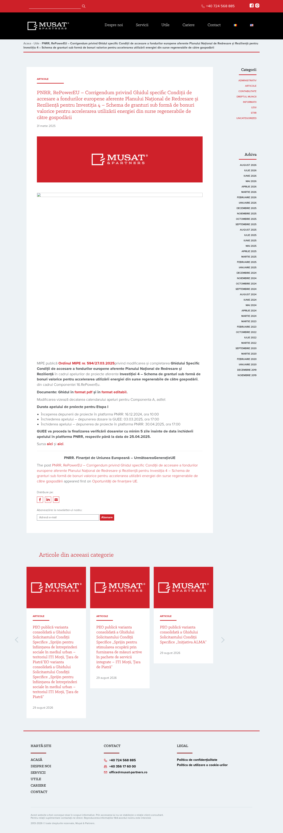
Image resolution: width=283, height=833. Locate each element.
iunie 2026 (250, 175)
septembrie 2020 (246, 348)
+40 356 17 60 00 (122, 766)
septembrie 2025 (246, 224)
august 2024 (248, 294)
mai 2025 (251, 245)
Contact (214, 25)
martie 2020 (248, 353)
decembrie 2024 (246, 272)
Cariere (189, 25)
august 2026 (248, 165)
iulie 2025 (250, 235)
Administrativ (247, 80)
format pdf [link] (83, 392)
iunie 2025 (250, 240)
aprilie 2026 (249, 186)
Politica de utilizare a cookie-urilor (202, 765)
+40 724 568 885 (220, 6)
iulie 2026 (250, 170)
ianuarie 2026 (247, 202)
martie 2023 (248, 321)
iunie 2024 (250, 299)
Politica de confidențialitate (197, 760)
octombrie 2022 (246, 332)
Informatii (249, 102)
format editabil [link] (114, 392)
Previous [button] (16, 639)
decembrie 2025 (246, 208)
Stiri (253, 112)
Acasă (36, 760)
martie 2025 (248, 256)
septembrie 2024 (246, 289)
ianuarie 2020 (247, 364)
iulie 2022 (250, 337)
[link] (86, 363)
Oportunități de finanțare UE (114, 481)
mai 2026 (251, 181)
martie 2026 (248, 192)
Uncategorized (246, 118)
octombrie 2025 (246, 218)
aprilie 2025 (249, 251)
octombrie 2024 (246, 283)
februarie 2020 (246, 359)
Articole (42, 79)
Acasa (27, 43)
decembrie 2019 (246, 369)
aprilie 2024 (249, 310)
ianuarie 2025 (247, 267)
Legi (253, 107)
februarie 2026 (246, 197)
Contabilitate (247, 91)
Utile (165, 25)
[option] (56, 642)
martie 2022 (248, 342)
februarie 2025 (246, 262)
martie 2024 (248, 315)
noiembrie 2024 (246, 278)
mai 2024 (251, 305)
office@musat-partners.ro (128, 772)
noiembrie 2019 (247, 375)
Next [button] (223, 640)
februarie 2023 (246, 326)
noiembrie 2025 (246, 213)
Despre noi (114, 25)
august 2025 (248, 229)
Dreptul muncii (246, 96)
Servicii (142, 25)
